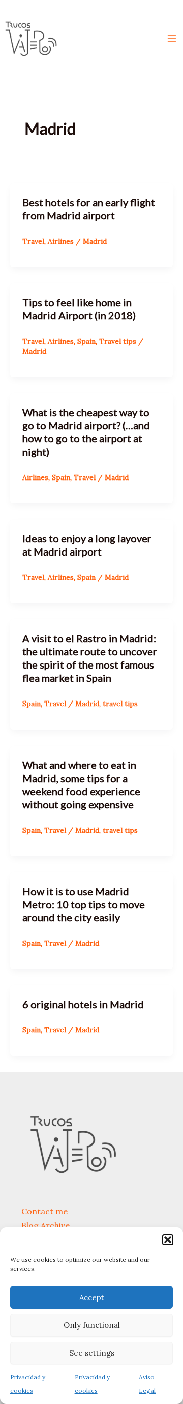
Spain (86, 341)
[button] (168, 1240)
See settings (91, 1353)
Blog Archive (45, 1225)
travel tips (120, 703)
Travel (33, 241)
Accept (91, 1297)
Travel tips (117, 341)
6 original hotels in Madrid (83, 1004)
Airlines (61, 241)
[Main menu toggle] (172, 38)
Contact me (44, 1211)
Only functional (92, 1325)
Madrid (95, 241)
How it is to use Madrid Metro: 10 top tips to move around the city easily (83, 904)
